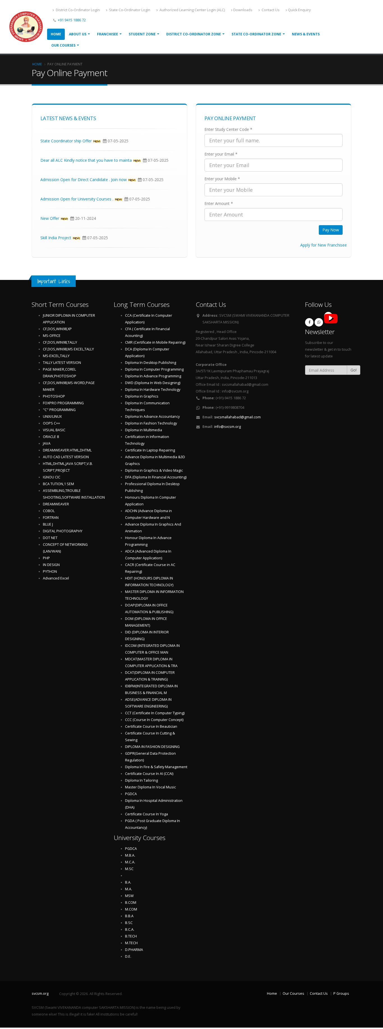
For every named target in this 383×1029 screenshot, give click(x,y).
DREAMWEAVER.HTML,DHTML (67, 450)
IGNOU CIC (51, 477)
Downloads (242, 10)
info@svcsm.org (227, 426)
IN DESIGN (51, 564)
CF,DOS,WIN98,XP (57, 329)
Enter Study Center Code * (228, 129)
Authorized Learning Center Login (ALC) (192, 10)
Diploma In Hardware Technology (152, 389)
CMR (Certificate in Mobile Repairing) (155, 342)
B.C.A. (129, 929)
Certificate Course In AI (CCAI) (149, 773)
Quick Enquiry (299, 10)
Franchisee (107, 34)
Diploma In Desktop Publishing (150, 362)
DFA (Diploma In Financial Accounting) (155, 477)
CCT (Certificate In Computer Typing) (154, 713)
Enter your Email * (220, 154)
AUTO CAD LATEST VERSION (66, 457)
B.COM (130, 902)
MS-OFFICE (52, 335)
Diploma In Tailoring (141, 780)
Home (56, 34)
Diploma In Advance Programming (153, 376)
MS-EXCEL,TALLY (56, 355)
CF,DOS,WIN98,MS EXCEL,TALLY (68, 349)
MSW (129, 895)
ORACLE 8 (51, 436)
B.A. (128, 882)
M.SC (129, 868)
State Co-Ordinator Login (129, 10)
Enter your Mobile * (222, 178)
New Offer (49, 219)
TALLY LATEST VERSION (62, 362)
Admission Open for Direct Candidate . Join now (83, 180)
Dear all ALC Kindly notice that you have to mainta (86, 161)
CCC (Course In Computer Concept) (154, 719)
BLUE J (48, 524)
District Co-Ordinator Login (77, 10)
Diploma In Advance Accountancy (152, 416)
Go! (353, 370)
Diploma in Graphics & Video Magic (154, 470)
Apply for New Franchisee (323, 245)
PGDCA (131, 793)
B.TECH (131, 936)
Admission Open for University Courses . (76, 199)
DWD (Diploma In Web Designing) (152, 382)
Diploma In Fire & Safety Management (156, 767)
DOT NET (50, 537)
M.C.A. (130, 862)
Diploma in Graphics (141, 396)
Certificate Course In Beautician (151, 726)
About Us (77, 34)
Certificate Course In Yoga (146, 814)
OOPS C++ (51, 423)
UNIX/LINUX (52, 416)
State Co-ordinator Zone (256, 34)
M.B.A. (130, 855)
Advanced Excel (56, 578)
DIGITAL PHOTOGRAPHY (62, 531)
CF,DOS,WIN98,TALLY (60, 342)
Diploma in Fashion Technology (151, 423)
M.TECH (131, 943)
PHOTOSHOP (54, 396)
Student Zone (142, 34)
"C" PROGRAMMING (59, 409)
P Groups (341, 993)
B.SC (129, 922)
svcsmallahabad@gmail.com (237, 417)
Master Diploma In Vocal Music (150, 787)
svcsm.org (40, 993)
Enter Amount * (218, 203)
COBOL (49, 510)
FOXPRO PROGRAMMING (63, 403)
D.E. (128, 956)
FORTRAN (51, 517)
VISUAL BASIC (54, 430)
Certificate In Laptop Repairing (150, 450)
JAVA (46, 443)
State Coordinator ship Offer (66, 141)
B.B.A (129, 916)
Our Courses (63, 45)
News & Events (306, 34)
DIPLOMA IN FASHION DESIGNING (152, 746)
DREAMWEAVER (56, 504)
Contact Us (270, 10)
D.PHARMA (134, 949)
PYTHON (50, 571)
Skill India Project (55, 238)
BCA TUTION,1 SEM (58, 484)
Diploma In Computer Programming (154, 369)
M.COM (131, 909)
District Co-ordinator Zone (193, 34)
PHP (46, 558)
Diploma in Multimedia (143, 430)
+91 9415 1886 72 (71, 20)
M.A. (128, 889)
